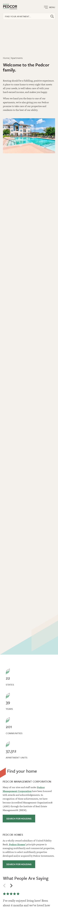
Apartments (17, 58)
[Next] (11, 885)
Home (6, 58)
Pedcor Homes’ (17, 844)
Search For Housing (19, 818)
